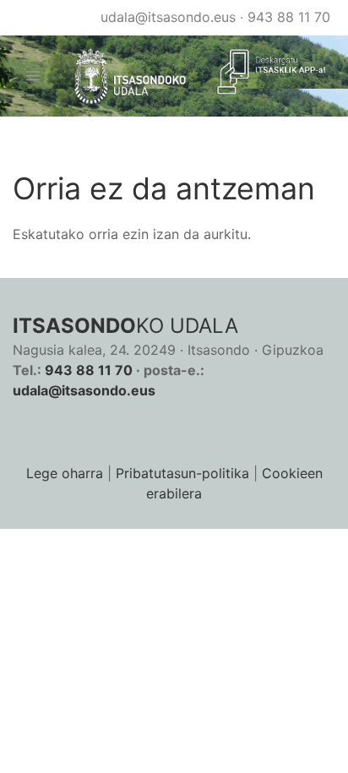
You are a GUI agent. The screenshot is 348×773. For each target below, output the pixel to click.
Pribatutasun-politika (182, 473)
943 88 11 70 (288, 16)
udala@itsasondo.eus (168, 16)
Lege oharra (64, 473)
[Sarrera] (123, 76)
